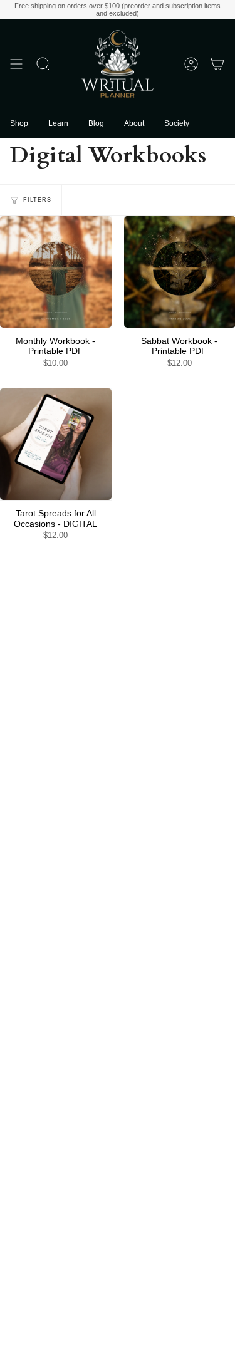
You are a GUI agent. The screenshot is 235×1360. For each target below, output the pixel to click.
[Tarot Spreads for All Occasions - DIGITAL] (56, 444)
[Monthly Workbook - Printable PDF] (56, 272)
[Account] (191, 64)
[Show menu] (16, 64)
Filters (37, 200)
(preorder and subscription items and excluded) (158, 9)
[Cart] (217, 64)
